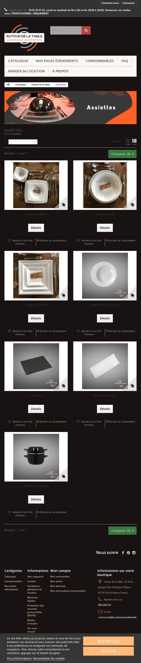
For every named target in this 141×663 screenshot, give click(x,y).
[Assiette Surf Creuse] (105, 276)
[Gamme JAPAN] (36, 276)
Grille (127, 144)
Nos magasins (35, 576)
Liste (134, 144)
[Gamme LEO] (105, 185)
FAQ (124, 61)
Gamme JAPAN (36, 305)
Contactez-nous (110, 3)
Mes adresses (58, 586)
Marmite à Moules (36, 486)
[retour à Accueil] (8, 84)
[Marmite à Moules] (36, 457)
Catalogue (18, 61)
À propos (60, 71)
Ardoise (36, 395)
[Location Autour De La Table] (24, 37)
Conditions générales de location (34, 589)
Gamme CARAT (36, 214)
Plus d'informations (19, 658)
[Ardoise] (36, 366)
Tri (5, 141)
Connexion (128, 3)
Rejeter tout (108, 641)
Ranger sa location (26, 71)
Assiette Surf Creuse (105, 305)
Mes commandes (60, 576)
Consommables (100, 61)
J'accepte (108, 651)
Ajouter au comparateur (53, 240)
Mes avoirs (56, 581)
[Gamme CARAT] (36, 185)
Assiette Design (105, 395)
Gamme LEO (105, 214)
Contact (31, 581)
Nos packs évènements (57, 61)
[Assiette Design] (105, 366)
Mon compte (60, 570)
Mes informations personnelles (68, 591)
